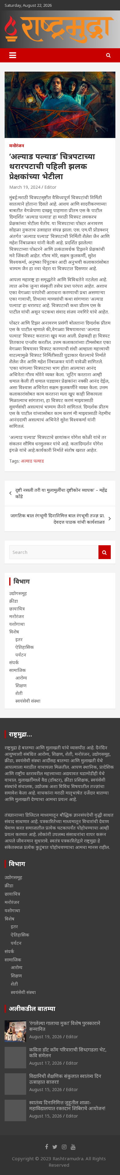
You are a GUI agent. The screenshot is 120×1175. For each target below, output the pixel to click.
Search (104, 552)
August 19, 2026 (45, 1036)
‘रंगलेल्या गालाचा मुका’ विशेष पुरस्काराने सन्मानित (64, 1026)
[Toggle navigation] (13, 55)
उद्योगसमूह (18, 593)
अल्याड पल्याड (32, 461)
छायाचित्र (17, 608)
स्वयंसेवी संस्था (27, 701)
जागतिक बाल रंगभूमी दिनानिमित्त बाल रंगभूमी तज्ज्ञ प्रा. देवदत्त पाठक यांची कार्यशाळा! (57, 518)
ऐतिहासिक (24, 647)
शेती (18, 693)
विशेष (14, 632)
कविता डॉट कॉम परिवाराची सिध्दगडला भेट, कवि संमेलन (67, 1052)
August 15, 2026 (45, 1089)
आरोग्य (21, 678)
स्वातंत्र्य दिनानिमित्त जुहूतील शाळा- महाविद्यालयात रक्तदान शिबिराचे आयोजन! (67, 1105)
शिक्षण (20, 685)
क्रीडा (13, 601)
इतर (18, 639)
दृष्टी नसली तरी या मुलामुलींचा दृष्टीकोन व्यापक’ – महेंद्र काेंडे (61, 493)
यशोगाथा (17, 624)
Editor (50, 187)
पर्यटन (20, 655)
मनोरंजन (16, 145)
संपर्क (14, 662)
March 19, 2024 (24, 187)
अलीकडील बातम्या (32, 1008)
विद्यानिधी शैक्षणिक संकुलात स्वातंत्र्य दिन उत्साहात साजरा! (65, 1079)
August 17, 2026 (45, 1063)
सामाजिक (17, 670)
